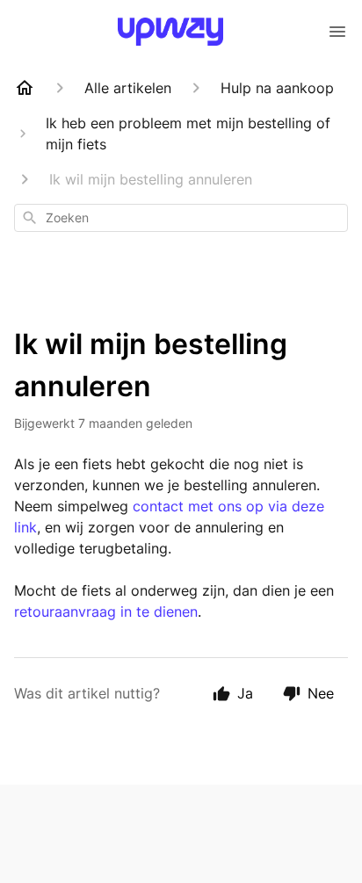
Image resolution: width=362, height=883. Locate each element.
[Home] (24, 87)
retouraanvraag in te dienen (106, 611)
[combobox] (181, 218)
